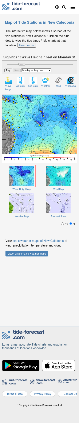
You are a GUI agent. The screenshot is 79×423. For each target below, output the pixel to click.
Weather (45, 85)
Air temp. (20, 85)
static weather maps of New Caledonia (38, 240)
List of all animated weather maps (27, 253)
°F (74, 224)
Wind (58, 85)
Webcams (70, 85)
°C (66, 224)
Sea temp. (33, 85)
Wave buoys (8, 87)
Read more (26, 45)
